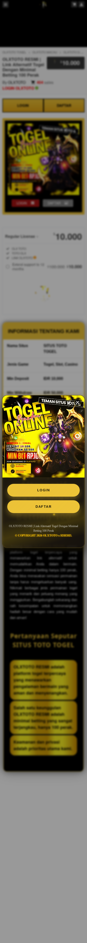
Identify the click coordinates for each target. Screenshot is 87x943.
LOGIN (43, 490)
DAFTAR (43, 506)
